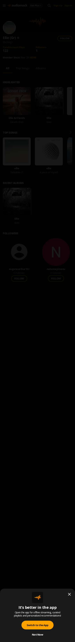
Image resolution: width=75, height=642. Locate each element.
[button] (37, 321)
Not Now (37, 634)
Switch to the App (37, 625)
